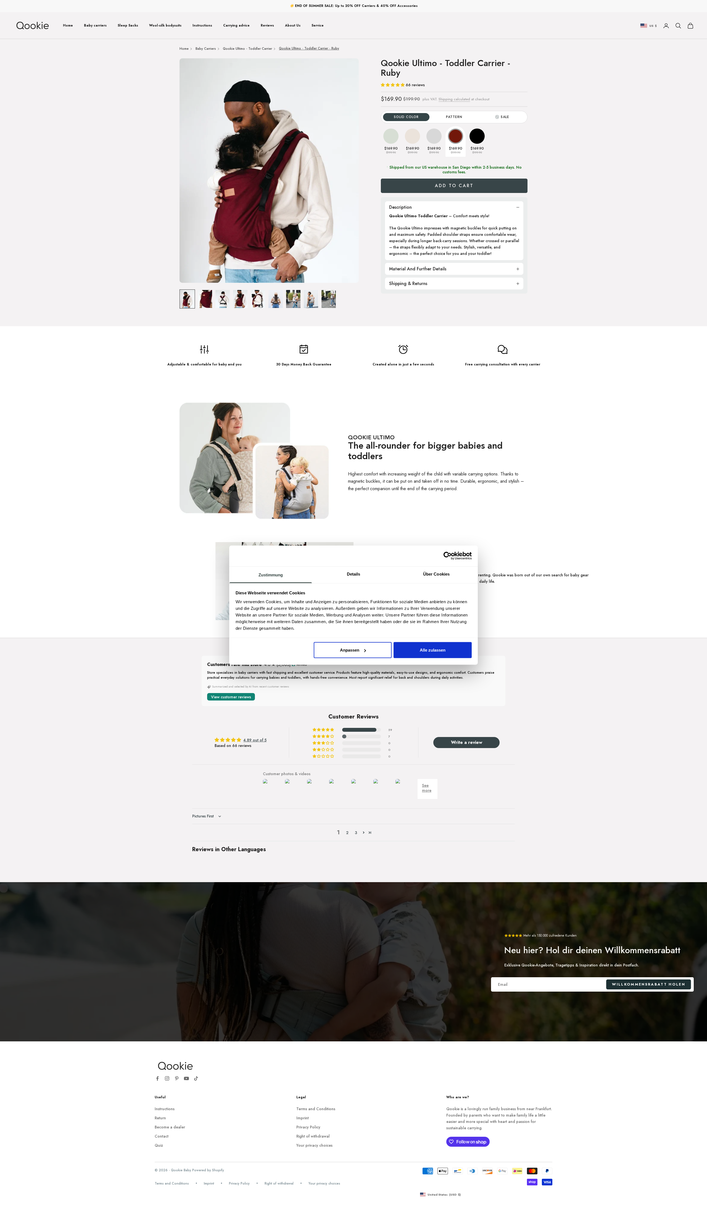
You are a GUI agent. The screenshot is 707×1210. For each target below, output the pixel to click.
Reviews (267, 25)
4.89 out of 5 (255, 740)
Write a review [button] (466, 742)
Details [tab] (353, 573)
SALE (505, 116)
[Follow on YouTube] (186, 1078)
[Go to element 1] (187, 299)
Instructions (202, 25)
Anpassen (349, 650)
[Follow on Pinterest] (177, 1078)
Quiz (159, 1145)
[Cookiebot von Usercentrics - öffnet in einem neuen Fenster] (447, 556)
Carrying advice (236, 25)
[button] (393, 85)
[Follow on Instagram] (167, 1078)
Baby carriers (95, 25)
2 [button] (347, 832)
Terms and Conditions (315, 1109)
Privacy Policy (308, 1127)
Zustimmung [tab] (270, 574)
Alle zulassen (432, 650)
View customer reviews (231, 697)
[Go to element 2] (205, 299)
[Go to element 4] (240, 299)
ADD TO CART (454, 185)
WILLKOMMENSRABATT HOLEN (648, 984)
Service (318, 25)
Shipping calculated (454, 99)
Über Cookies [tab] (436, 573)
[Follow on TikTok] (196, 1078)
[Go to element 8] (311, 299)
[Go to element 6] (275, 299)
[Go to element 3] (222, 299)
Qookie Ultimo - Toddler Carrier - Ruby (309, 48)
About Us (292, 25)
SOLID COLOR (406, 116)
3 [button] (356, 832)
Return (160, 1118)
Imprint (302, 1118)
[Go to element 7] (293, 299)
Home (68, 25)
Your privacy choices (314, 1145)
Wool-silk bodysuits (165, 25)
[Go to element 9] (328, 299)
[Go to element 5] (258, 299)
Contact (161, 1136)
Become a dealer (170, 1127)
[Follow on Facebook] (157, 1078)
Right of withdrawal (313, 1136)
